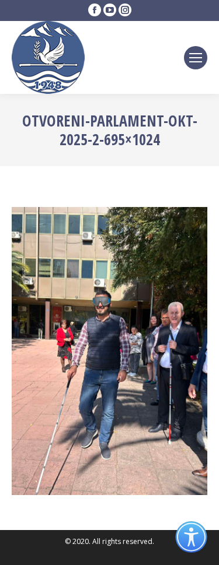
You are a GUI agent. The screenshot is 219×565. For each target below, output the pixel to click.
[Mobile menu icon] (195, 57)
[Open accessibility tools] (191, 537)
